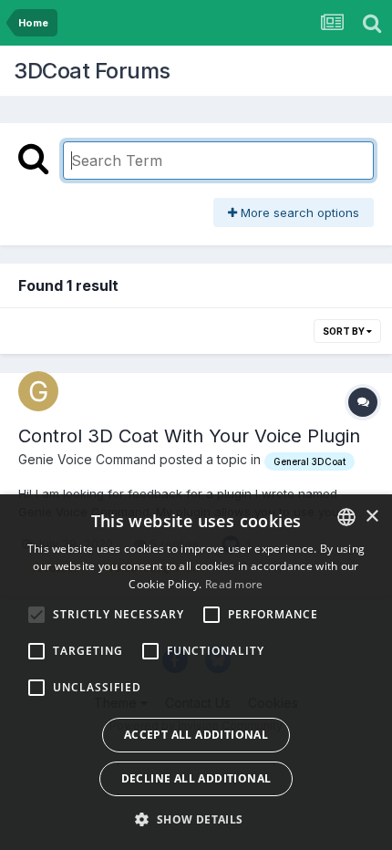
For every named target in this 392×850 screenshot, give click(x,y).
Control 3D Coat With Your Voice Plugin (189, 436)
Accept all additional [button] (196, 734)
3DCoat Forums (92, 70)
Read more (234, 584)
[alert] (196, 672)
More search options (298, 212)
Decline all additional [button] (196, 778)
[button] (195, 819)
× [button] (371, 516)
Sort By (344, 331)
